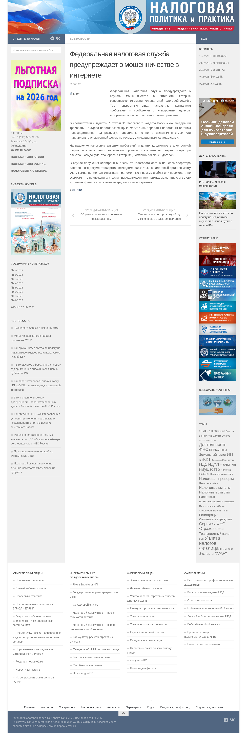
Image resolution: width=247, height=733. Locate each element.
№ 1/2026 (17, 270)
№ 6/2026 (17, 292)
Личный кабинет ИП (85, 584)
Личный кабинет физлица (146, 588)
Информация (90, 707)
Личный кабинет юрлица (31, 588)
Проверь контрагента (29, 596)
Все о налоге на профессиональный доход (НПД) (208, 582)
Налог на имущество (217, 466)
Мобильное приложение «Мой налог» (210, 608)
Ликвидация (217, 460)
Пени (225, 510)
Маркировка (228, 460)
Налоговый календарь (30, 580)
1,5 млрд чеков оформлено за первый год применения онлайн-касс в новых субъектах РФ (36, 369)
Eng (149, 707)
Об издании (19, 146)
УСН (201, 539)
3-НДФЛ (213, 431)
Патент (217, 510)
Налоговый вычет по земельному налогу (149, 650)
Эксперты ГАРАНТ (213, 553)
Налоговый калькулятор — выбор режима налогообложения (92, 627)
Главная (29, 707)
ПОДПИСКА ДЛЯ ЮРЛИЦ (27, 157)
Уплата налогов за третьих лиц (149, 624)
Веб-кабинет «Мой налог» (203, 624)
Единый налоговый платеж (147, 632)
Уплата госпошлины (142, 616)
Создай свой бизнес (85, 605)
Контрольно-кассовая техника (92, 657)
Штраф (223, 549)
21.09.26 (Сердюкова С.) (214, 63)
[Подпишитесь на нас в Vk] (58, 38)
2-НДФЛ (203, 431)
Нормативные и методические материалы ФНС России (33, 651)
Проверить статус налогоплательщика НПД (200, 634)
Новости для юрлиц (28, 670)
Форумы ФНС (138, 660)
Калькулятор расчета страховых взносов (91, 639)
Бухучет (217, 435)
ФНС (75, 190)
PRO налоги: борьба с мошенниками (36, 328)
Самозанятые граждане (215, 519)
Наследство (229, 501)
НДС (203, 464)
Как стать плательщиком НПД (205, 592)
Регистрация (208, 514)
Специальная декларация (146, 640)
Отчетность (206, 510)
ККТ (207, 459)
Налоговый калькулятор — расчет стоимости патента (93, 615)
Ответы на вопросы (199, 600)
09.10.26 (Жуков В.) (210, 84)
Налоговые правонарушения (211, 498)
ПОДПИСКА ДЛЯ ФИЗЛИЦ (28, 164)
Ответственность (208, 506)
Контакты (47, 707)
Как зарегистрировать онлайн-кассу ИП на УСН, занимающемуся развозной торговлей (36, 385)
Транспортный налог (215, 533)
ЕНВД (224, 450)
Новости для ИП (83, 673)
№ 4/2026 (17, 283)
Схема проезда (21, 150)
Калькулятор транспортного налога (152, 608)
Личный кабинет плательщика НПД (209, 616)
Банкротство (205, 435)
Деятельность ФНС (212, 446)
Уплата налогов (209, 540)
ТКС (222, 529)
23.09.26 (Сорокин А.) (212, 70)
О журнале (66, 707)
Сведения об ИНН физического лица (96, 649)
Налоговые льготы (214, 492)
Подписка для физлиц (175, 707)
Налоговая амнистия (221, 474)
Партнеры (132, 707)
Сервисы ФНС (212, 524)
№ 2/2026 (17, 275)
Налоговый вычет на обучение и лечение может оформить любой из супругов (33, 467)
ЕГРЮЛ (214, 449)
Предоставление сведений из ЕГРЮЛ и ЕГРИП (33, 606)
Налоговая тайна (208, 483)
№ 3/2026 (17, 279)
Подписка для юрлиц (209, 707)
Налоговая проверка (216, 478)
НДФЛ (213, 464)
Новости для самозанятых (203, 644)
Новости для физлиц (143, 668)
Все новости (80, 38)
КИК (200, 460)
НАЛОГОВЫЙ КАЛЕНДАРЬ (29, 171)
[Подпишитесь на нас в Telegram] (52, 38)
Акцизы (230, 431)
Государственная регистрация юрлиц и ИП (94, 594)
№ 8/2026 (17, 300)
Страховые (209, 528)
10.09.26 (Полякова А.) (213, 56)
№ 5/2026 (17, 288)
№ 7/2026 (17, 296)
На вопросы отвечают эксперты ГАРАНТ (34, 679)
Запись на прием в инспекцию (149, 580)
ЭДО (230, 549)
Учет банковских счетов (87, 665)
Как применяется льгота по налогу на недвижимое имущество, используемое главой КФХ (35, 352)
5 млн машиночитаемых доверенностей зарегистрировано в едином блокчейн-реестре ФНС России (35, 401)
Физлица (209, 548)
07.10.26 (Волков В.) (211, 77)
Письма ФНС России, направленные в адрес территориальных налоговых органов (37, 637)
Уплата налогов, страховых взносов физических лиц (151, 598)
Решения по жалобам (29, 661)
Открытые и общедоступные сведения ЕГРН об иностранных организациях (33, 620)
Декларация (211, 440)
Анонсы (112, 707)
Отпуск (221, 506)
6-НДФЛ (221, 431)
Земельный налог (212, 454)
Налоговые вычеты (215, 487)
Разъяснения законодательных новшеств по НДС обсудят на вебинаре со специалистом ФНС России (35, 439)
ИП (230, 454)
